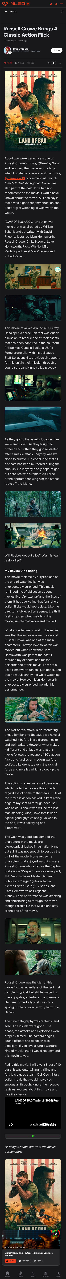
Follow (57, 50)
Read (39, 1261)
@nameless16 (15, 178)
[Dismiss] (56, 1233)
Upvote (12, 1261)
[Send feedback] (28, 4)
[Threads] (13, 4)
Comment (25, 1261)
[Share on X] (48, 63)
